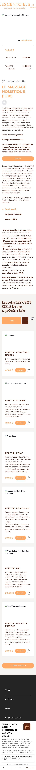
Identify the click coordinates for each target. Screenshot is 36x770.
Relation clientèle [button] (13, 718)
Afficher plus (19, 666)
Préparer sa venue (13, 214)
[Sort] (32, 318)
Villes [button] (7, 690)
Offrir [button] (7, 708)
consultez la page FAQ (12, 273)
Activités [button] (9, 699)
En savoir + (21, 370)
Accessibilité (10, 219)
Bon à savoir (10, 209)
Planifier (18, 158)
